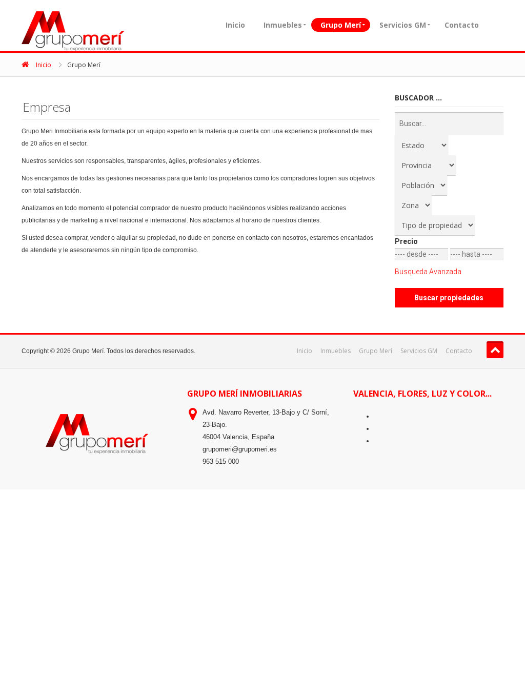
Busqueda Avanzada (428, 271)
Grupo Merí (340, 25)
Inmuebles (283, 25)
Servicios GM (402, 25)
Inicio (235, 25)
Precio (406, 241)
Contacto (462, 25)
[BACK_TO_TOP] (495, 349)
